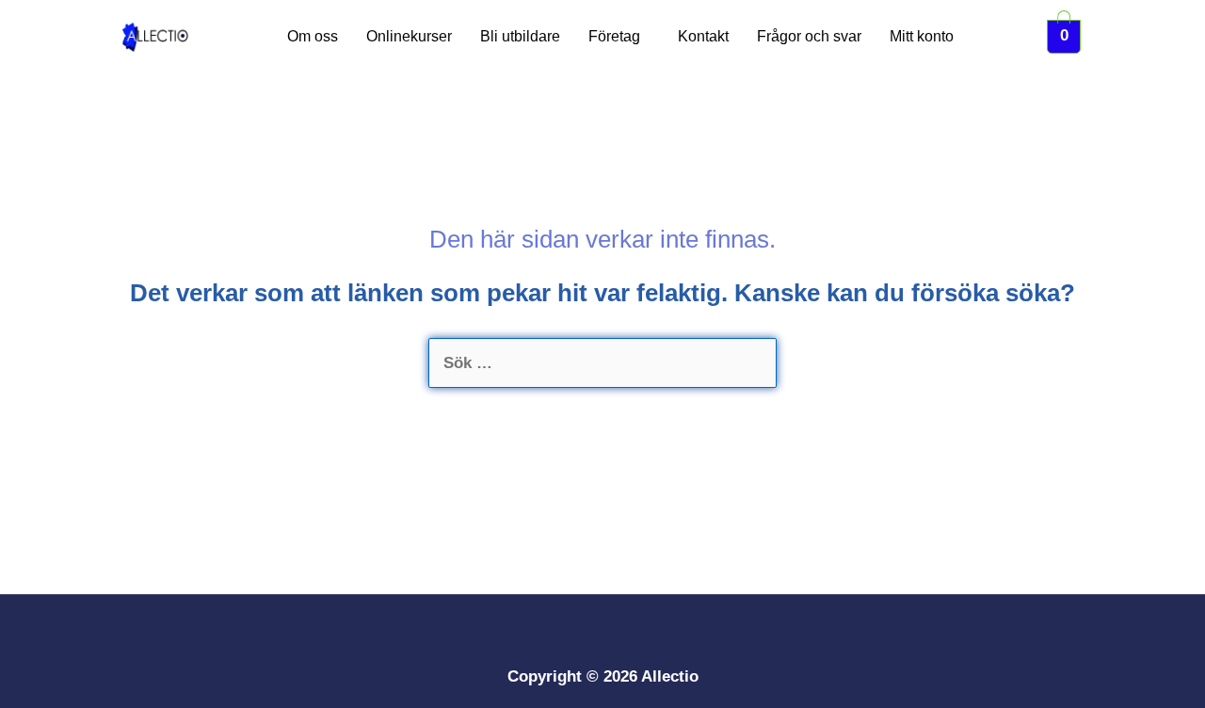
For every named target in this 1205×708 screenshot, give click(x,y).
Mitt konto (922, 36)
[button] (619, 36)
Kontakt (703, 36)
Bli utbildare (520, 36)
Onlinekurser (409, 36)
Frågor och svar (809, 36)
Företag (614, 36)
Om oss (312, 36)
